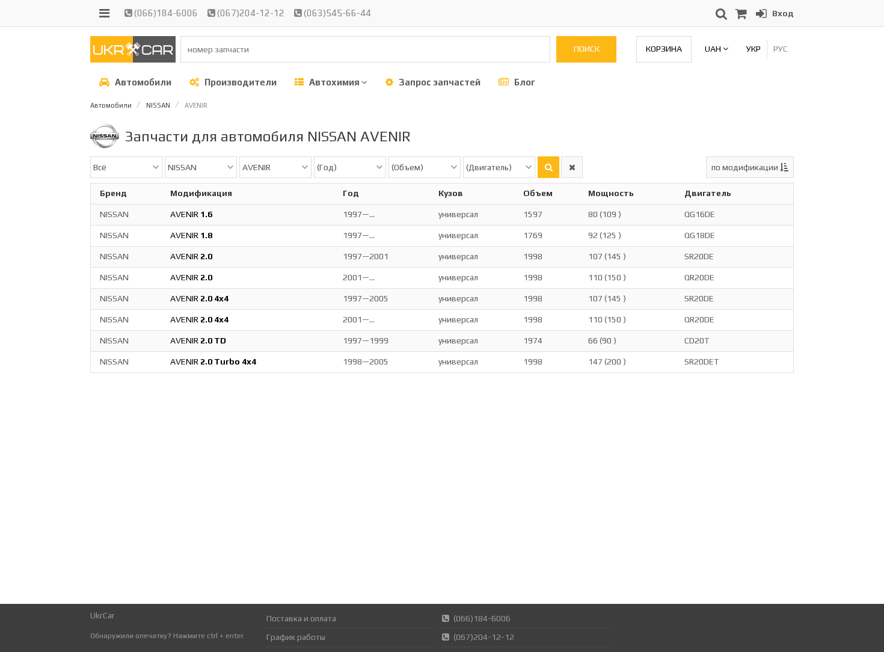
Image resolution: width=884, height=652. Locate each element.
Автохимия (334, 82)
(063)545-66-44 (336, 13)
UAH (714, 49)
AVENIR (191, 214)
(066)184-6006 (165, 13)
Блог (523, 82)
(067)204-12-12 (249, 13)
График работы (295, 637)
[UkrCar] (133, 59)
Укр (753, 49)
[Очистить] (572, 167)
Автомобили (142, 82)
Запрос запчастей (438, 82)
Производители (240, 82)
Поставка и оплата (301, 618)
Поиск (587, 49)
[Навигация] (104, 13)
